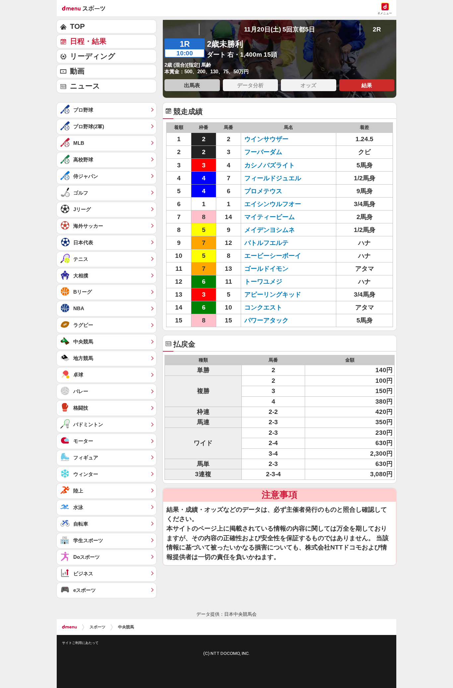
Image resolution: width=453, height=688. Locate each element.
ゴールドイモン (266, 268)
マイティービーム (269, 216)
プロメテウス (263, 191)
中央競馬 (126, 627)
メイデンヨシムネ (269, 229)
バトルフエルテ (266, 242)
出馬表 (192, 85)
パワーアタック (266, 320)
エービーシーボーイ (272, 255)
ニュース (85, 86)
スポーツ (97, 627)
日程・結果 (88, 41)
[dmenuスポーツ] (86, 8)
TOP (77, 26)
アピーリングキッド (272, 294)
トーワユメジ (263, 281)
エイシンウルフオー (272, 204)
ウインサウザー (266, 139)
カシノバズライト (269, 165)
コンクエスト (263, 307)
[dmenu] (69, 627)
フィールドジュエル (272, 178)
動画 (77, 71)
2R (377, 29)
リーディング (92, 56)
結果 (366, 85)
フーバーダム (263, 151)
